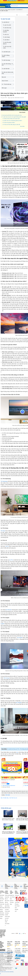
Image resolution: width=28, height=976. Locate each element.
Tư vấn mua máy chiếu (7, 47)
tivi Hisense (8, 609)
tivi (17, 752)
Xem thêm (22, 126)
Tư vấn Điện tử (19, 9)
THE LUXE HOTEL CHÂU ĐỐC (25, 943)
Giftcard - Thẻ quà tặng (12, 902)
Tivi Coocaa (6, 678)
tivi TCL (11, 560)
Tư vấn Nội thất (5, 68)
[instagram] (26, 893)
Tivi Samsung (4, 481)
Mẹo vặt (4, 77)
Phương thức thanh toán (17, 906)
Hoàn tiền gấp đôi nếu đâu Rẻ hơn (9, 785)
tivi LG (7, 546)
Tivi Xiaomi (19, 637)
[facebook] (21, 893)
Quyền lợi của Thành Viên (12, 897)
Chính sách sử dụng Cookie (7, 913)
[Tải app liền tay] (18, 847)
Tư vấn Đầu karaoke (6, 31)
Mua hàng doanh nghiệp (2, 909)
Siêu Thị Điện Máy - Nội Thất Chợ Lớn (9, 797)
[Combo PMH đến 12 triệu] (18, 868)
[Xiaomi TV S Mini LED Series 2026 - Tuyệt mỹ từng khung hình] (5, 105)
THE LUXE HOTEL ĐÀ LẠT (17, 943)
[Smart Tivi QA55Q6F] (11, 768)
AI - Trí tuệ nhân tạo (6, 84)
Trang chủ (2, 9)
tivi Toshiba (18, 702)
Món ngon (4, 87)
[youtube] (23, 893)
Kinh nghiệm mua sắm (10, 9)
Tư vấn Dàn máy (7, 27)
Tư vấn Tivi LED (7, 25)
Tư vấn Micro (6, 39)
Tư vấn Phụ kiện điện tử (7, 43)
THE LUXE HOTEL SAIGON (9, 943)
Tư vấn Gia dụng (6, 60)
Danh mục (8, 5)
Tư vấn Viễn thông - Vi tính (7, 64)
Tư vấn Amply (6, 37)
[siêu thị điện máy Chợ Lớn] (2, 6)
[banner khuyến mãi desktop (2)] (14, 0)
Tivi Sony (3, 530)
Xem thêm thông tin (26, 905)
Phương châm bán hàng (2, 904)
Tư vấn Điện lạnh (6, 51)
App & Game (5, 80)
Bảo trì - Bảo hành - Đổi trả (7, 900)
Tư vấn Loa (6, 34)
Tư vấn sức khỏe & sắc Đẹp (7, 73)
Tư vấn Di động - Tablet (6, 56)
